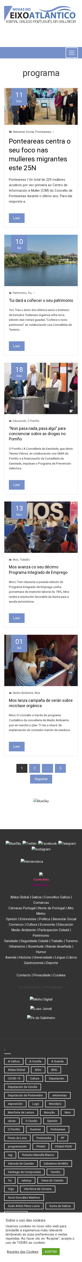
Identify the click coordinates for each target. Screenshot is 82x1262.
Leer (16, 218)
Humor (41, 952)
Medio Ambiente (23, 693)
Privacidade (42, 975)
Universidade (42, 957)
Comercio (16, 924)
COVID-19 (14, 1078)
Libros (72, 957)
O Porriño (33, 421)
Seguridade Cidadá (34, 941)
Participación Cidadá (53, 930)
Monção (49, 1112)
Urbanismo (17, 946)
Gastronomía (34, 963)
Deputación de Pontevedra (25, 1095)
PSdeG (40, 1146)
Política (44, 919)
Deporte (52, 963)
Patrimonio (19, 293)
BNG (54, 1069)
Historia (25, 957)
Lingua (60, 957)
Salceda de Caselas (21, 1163)
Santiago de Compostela (24, 1172)
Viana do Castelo (52, 1180)
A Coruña (35, 1061)
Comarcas (41, 903)
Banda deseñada (58, 946)
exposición (15, 1103)
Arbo (38, 1069)
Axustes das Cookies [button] (22, 1252)
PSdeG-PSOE (63, 1146)
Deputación (56, 1078)
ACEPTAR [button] (51, 1251)
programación (17, 1146)
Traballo (25, 559)
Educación (19, 421)
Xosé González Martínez (24, 1197)
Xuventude (36, 946)
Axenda (10, 957)
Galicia (36, 897)
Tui (29, 293)
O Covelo (31, 1121)
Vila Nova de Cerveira (37, 1189)
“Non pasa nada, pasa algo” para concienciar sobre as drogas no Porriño (37, 434)
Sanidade (11, 941)
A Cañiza (14, 1061)
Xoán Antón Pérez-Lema (24, 1206)
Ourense (35, 1129)
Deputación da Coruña (22, 1087)
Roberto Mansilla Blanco (38, 1155)
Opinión (11, 919)
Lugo (35, 1103)
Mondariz (55, 1103)
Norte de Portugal (51, 908)
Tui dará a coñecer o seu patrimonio (41, 300)
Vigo (11, 1189)
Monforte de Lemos (21, 1112)
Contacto (24, 975)
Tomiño (55, 1172)
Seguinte (41, 779)
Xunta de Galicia (60, 1206)
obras (12, 1121)
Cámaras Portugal (22, 908)
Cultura (31, 924)
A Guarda (57, 1061)
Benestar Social (23, 131)
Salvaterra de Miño (56, 1163)
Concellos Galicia (57, 897)
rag (10, 1155)
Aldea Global (19, 897)
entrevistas (59, 1095)
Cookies (59, 975)
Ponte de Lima (17, 1138)
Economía (47, 924)
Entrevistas (28, 919)
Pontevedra (43, 1138)
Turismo (72, 941)
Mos (15, 559)
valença (26, 1180)
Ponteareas (43, 131)
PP (62, 1138)
